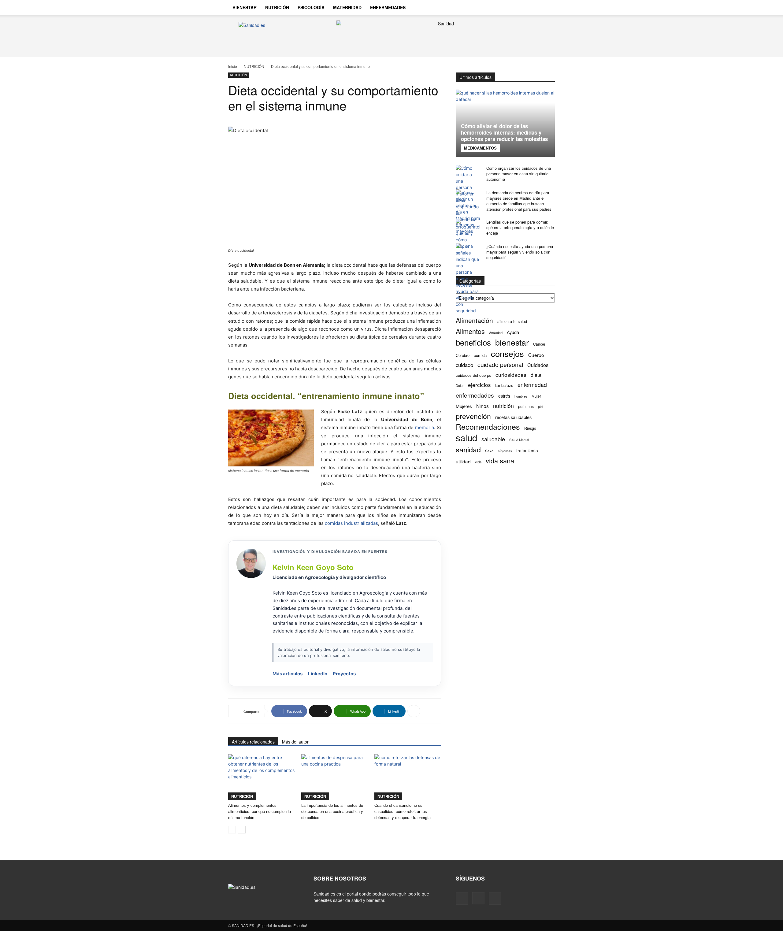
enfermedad (532, 384)
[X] (534, 7)
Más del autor (295, 742)
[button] (547, 8)
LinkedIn (317, 674)
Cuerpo (536, 355)
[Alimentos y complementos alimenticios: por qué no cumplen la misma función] (261, 777)
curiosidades (510, 374)
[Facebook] (513, 7)
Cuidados (537, 365)
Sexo (489, 450)
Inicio (232, 66)
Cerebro (462, 355)
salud (466, 437)
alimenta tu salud (512, 321)
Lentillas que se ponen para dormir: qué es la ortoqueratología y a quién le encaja (520, 227)
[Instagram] (523, 7)
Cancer (539, 344)
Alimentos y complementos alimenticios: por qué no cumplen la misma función (259, 811)
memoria (424, 427)
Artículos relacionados (253, 742)
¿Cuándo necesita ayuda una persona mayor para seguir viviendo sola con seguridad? (519, 251)
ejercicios (479, 384)
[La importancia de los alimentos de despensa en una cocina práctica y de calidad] (334, 777)
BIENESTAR (244, 7)
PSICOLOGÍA (311, 7)
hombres (520, 396)
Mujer (536, 396)
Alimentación (474, 320)
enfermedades (475, 395)
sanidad (468, 449)
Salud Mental (519, 439)
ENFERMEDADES (388, 7)
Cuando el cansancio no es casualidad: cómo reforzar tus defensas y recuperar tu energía (402, 811)
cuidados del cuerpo (473, 375)
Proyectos (344, 674)
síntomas (505, 450)
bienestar (512, 342)
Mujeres (464, 406)
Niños (482, 406)
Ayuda (513, 332)
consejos (507, 353)
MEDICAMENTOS (480, 148)
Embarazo (504, 385)
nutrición (503, 405)
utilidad (463, 461)
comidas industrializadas (351, 523)
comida (480, 355)
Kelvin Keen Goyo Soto (313, 567)
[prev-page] (232, 829)
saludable (493, 439)
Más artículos (287, 674)
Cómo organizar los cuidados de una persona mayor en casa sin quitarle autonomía (518, 173)
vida (478, 461)
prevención (473, 416)
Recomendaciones (488, 426)
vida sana (500, 460)
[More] (413, 711)
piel (540, 406)
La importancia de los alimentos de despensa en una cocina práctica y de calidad (332, 811)
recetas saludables (513, 417)
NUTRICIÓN (277, 7)
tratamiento (527, 450)
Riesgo (530, 428)
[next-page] (242, 829)
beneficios (473, 342)
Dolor (460, 385)
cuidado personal (500, 365)
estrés (504, 395)
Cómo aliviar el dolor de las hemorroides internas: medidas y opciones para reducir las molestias (504, 132)
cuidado (464, 365)
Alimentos (470, 331)
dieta (536, 375)
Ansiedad (496, 332)
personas (526, 406)
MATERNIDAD (347, 7)
